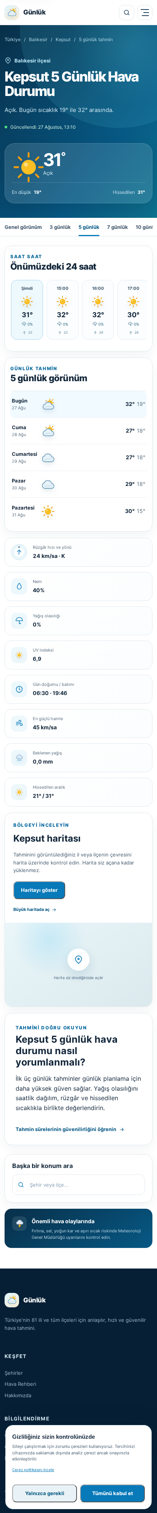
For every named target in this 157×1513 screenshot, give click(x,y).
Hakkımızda (18, 1395)
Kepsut (63, 39)
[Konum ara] (126, 12)
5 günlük (88, 227)
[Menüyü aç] (144, 12)
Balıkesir (38, 39)
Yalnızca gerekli (44, 1493)
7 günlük (117, 227)
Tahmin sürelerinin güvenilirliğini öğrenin (66, 1129)
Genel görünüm (23, 227)
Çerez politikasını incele (33, 1469)
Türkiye (13, 39)
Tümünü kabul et (112, 1493)
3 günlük (60, 227)
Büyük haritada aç (31, 909)
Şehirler (14, 1373)
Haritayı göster (39, 890)
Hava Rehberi (20, 1384)
